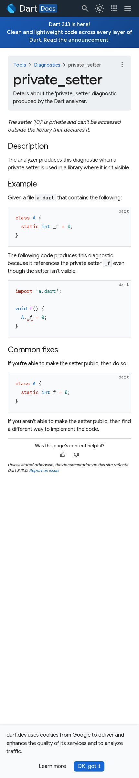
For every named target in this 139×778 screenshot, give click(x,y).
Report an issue (43, 470)
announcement (88, 40)
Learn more (52, 766)
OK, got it (89, 766)
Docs (48, 8)
